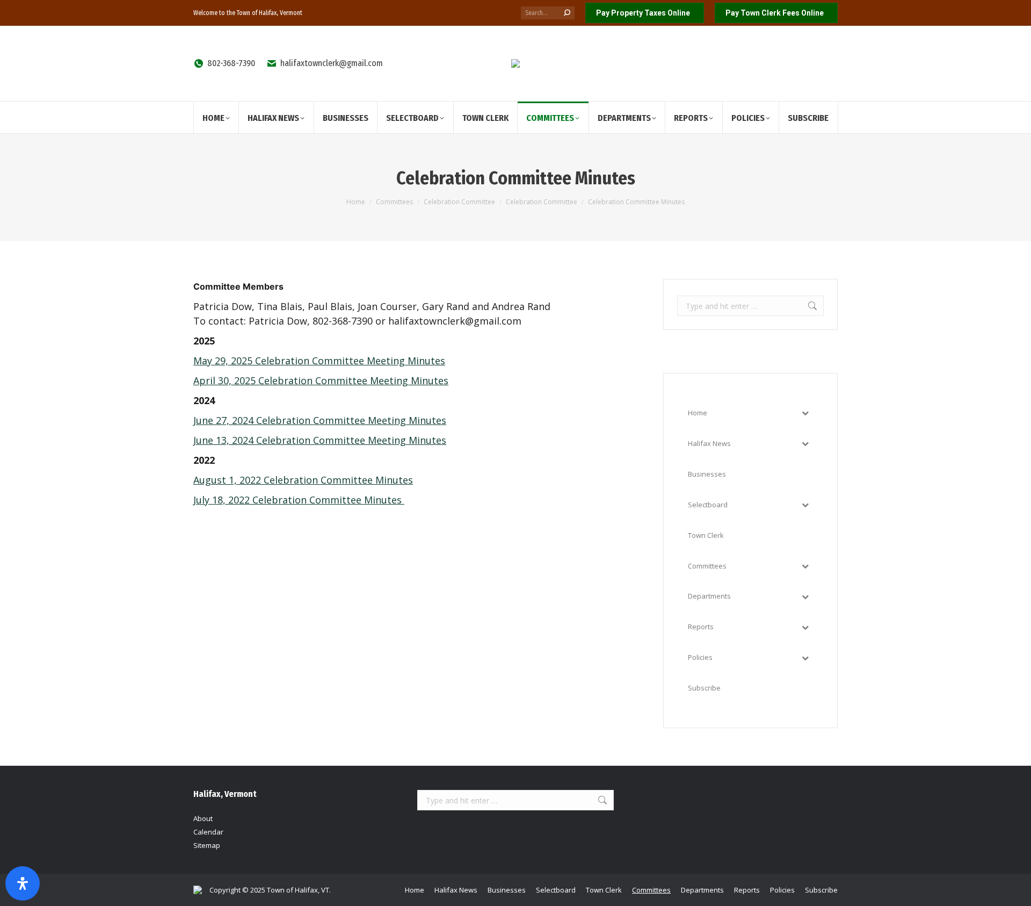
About (203, 818)
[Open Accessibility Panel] (22, 883)
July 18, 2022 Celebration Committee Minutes (298, 499)
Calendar (208, 832)
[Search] (567, 12)
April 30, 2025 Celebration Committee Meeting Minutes (320, 380)
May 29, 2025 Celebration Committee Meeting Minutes (319, 360)
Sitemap (206, 845)
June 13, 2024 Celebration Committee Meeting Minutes (319, 440)
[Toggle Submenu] (805, 413)
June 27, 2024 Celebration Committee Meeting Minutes (319, 420)
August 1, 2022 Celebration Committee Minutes (303, 479)
